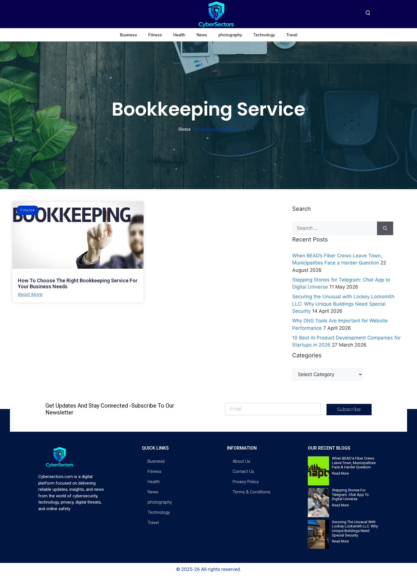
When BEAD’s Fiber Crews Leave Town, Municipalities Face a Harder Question (354, 462)
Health (179, 34)
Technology (264, 34)
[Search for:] (334, 228)
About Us (241, 461)
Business (128, 34)
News (202, 34)
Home (184, 129)
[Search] (385, 228)
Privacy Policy (246, 481)
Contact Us (243, 471)
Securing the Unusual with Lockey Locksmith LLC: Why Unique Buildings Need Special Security (343, 304)
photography (230, 34)
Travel (291, 34)
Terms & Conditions (251, 491)
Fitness (155, 34)
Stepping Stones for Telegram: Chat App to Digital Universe (350, 494)
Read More (30, 294)
